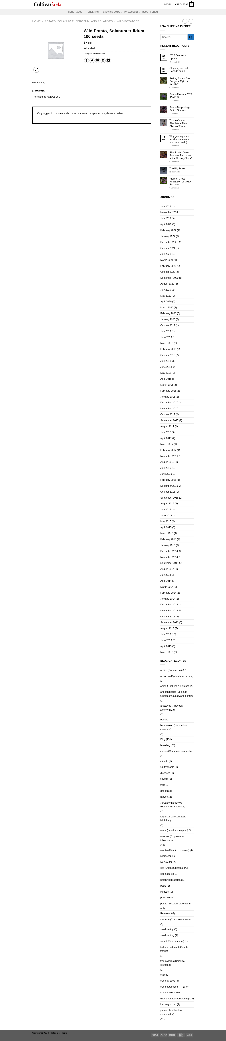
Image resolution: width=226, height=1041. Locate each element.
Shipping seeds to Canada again (179, 69)
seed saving (167, 929)
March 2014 (166, 587)
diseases (165, 773)
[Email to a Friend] (97, 60)
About (79, 12)
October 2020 (167, 272)
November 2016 (169, 456)
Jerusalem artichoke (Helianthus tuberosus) (172, 804)
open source (167, 874)
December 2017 (169, 402)
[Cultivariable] (47, 4)
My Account (131, 12)
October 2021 (167, 248)
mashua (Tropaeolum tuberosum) (172, 838)
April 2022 (166, 224)
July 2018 (165, 361)
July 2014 (165, 575)
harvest (164, 796)
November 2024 (169, 212)
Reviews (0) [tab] (38, 82)
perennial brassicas (171, 880)
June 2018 (166, 367)
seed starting (167, 935)
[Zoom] (36, 70)
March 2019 (166, 343)
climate (164, 761)
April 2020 (166, 301)
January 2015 (167, 545)
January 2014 (167, 598)
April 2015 (166, 527)
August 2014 (167, 569)
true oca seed (167, 980)
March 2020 (166, 307)
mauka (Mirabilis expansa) (174, 850)
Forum (154, 12)
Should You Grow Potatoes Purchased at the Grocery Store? (180, 155)
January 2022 (167, 236)
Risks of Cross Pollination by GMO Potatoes (180, 181)
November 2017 (169, 408)
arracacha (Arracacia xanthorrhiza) (171, 707)
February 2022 (168, 230)
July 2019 (165, 331)
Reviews (165, 913)
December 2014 (169, 551)
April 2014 (166, 581)
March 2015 (166, 533)
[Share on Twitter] (92, 60)
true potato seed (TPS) (172, 986)
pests (163, 885)
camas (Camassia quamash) (176, 751)
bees (163, 719)
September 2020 (169, 278)
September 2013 (169, 622)
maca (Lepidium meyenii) (174, 830)
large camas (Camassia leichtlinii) (173, 818)
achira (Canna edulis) (172, 670)
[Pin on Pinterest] (103, 60)
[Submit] (191, 37)
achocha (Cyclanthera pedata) (176, 676)
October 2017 (167, 414)
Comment (173, 114)
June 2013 (166, 640)
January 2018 (167, 396)
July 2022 (165, 218)
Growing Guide (111, 12)
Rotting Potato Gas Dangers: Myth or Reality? (179, 81)
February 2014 (168, 592)
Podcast (164, 891)
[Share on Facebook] (86, 60)
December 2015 (169, 486)
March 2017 (166, 444)
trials (163, 974)
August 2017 (167, 426)
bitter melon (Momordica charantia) (173, 727)
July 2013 (165, 634)
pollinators (166, 897)
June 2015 (166, 515)
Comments (174, 88)
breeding (165, 745)
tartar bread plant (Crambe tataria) (174, 949)
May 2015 (165, 521)
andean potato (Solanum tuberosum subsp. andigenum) (176, 694)
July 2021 (165, 254)
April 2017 (166, 438)
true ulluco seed (169, 992)
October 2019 (167, 325)
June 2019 (166, 337)
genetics (165, 791)
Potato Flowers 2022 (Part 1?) (180, 96)
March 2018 (166, 384)
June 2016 (166, 474)
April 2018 (166, 379)
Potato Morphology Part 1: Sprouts (179, 109)
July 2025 (165, 206)
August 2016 (167, 462)
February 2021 (168, 266)
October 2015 (167, 491)
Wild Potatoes (128, 21)
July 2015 (165, 509)
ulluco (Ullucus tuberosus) (174, 998)
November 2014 (169, 557)
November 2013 (169, 610)
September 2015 (169, 497)
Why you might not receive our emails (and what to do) (179, 139)
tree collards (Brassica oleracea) (172, 963)
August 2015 (167, 503)
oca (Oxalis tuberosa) (172, 868)
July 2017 (165, 432)
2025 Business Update (177, 57)
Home (71, 12)
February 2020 (168, 313)
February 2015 (168, 539)
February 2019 (168, 349)
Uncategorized (168, 1004)
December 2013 (169, 604)
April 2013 (166, 646)
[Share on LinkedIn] (108, 60)
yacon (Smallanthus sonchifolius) (171, 1012)
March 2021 (166, 260)
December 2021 (169, 242)
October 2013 (167, 616)
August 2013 (167, 628)
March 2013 (166, 652)
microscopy (166, 856)
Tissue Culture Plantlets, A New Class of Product (178, 123)
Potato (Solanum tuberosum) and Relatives (79, 21)
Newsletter (166, 862)
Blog (145, 12)
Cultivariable (167, 767)
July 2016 (165, 468)
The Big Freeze (177, 168)
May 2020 (165, 295)
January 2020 (167, 319)
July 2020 (165, 289)
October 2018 (167, 355)
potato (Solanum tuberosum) (175, 903)
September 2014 (169, 563)
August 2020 (167, 283)
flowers (164, 779)
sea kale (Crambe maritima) (175, 919)
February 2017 (168, 450)
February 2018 (168, 390)
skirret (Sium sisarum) (172, 941)
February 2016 (168, 480)
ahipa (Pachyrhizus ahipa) (174, 686)
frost (162, 785)
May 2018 (165, 373)
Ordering (93, 12)
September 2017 (169, 420)
